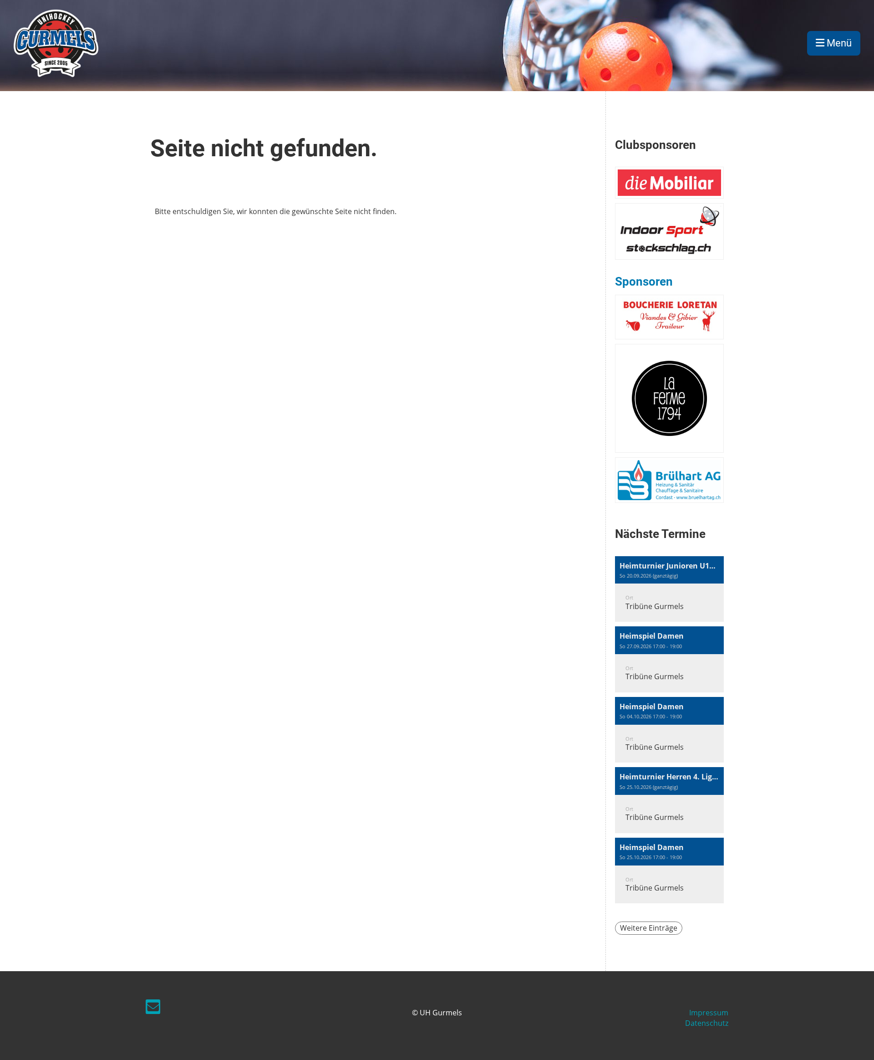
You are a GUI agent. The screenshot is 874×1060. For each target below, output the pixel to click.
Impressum (708, 1013)
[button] (669, 589)
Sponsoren (644, 281)
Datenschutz (706, 1023)
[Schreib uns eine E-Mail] (153, 1008)
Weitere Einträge (648, 928)
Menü (838, 43)
